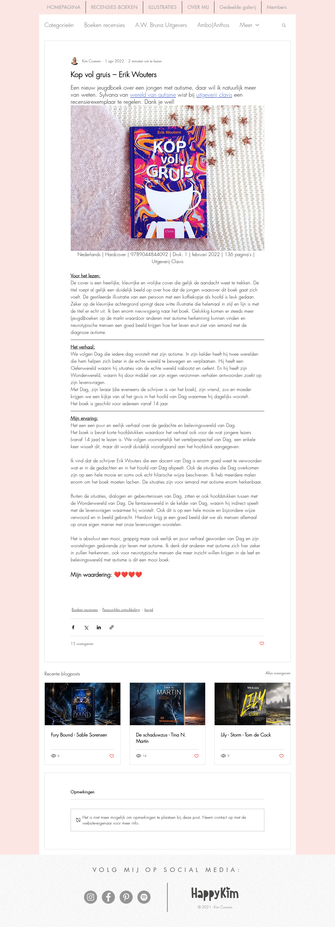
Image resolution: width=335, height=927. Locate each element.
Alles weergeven (278, 672)
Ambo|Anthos (213, 25)
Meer (246, 25)
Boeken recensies (104, 25)
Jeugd (148, 609)
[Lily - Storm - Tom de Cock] (252, 704)
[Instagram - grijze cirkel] (90, 897)
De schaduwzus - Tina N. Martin (161, 737)
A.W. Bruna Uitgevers (161, 25)
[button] (283, 25)
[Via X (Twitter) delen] (85, 627)
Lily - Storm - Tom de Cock (246, 734)
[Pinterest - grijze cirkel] (126, 897)
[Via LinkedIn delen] (98, 627)
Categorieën (59, 25)
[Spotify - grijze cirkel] (143, 897)
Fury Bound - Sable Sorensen (79, 734)
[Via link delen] (111, 627)
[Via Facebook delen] (73, 627)
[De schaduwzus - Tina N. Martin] (167, 704)
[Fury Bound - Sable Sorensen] (82, 704)
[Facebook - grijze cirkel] (108, 897)
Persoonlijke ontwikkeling (121, 609)
